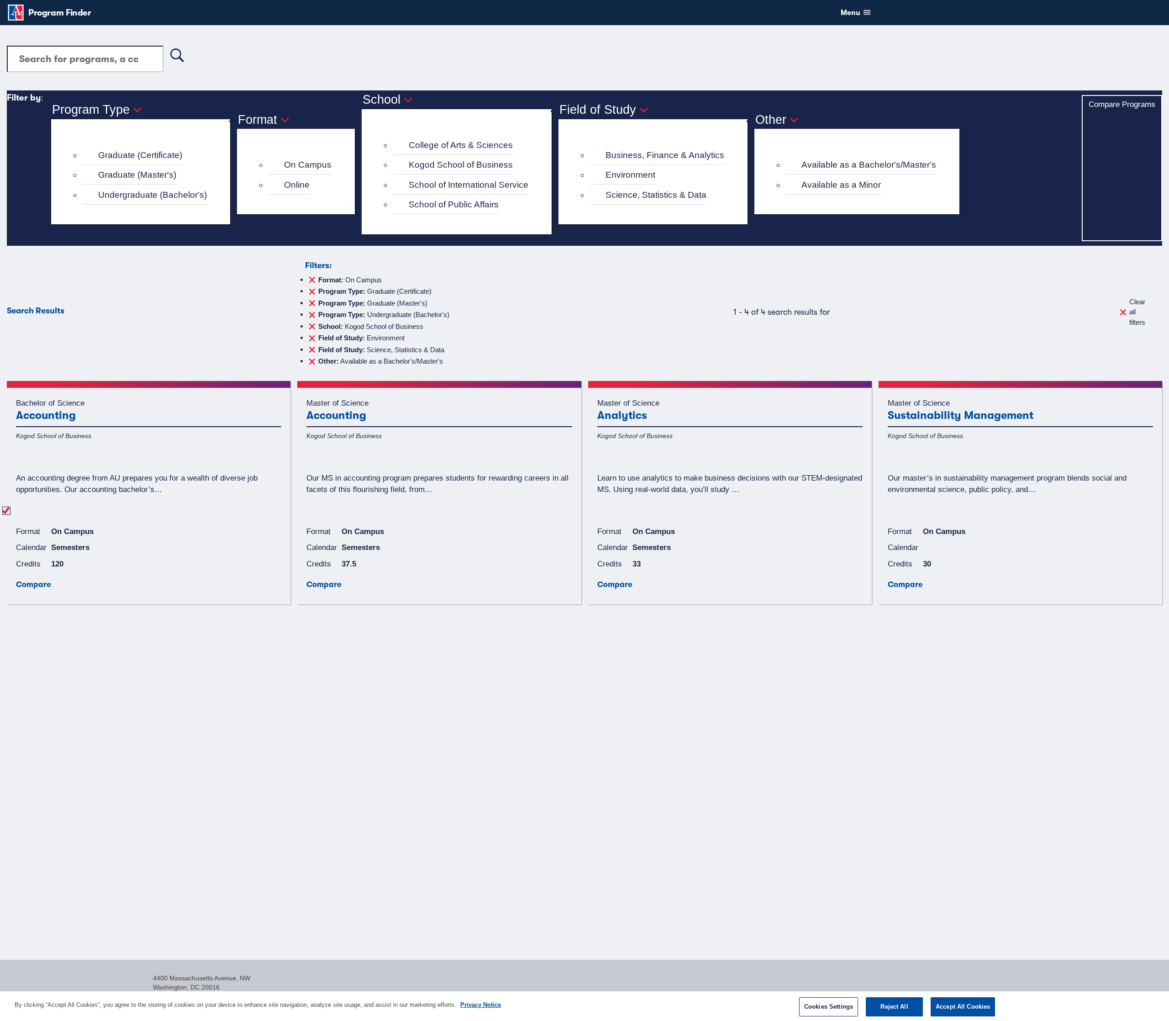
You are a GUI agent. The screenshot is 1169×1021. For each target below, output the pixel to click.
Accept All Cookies (963, 1006)
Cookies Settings (828, 1006)
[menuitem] (144, 155)
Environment (630, 175)
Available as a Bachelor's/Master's (868, 164)
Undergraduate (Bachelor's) (152, 195)
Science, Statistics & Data (656, 195)
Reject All (894, 1006)
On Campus (308, 164)
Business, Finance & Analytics (665, 155)
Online (297, 185)
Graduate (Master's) (137, 175)
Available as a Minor (841, 185)
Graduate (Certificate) (140, 155)
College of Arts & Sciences (461, 145)
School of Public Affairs (454, 204)
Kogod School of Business (461, 164)
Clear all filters (1137, 312)
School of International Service (468, 185)
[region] (584, 1006)
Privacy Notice (480, 1004)
